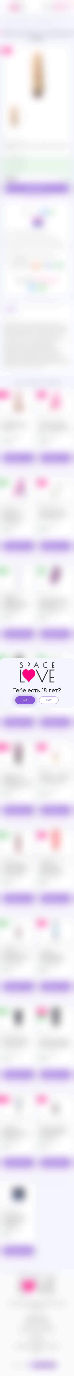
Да (25, 700)
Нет (49, 700)
